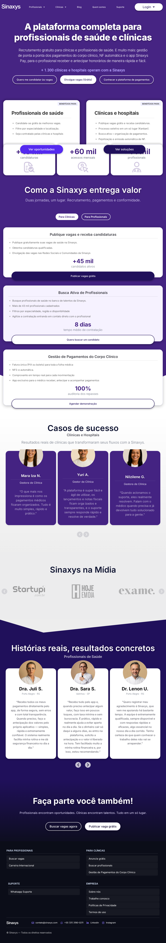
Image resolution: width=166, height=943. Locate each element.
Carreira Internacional (21, 865)
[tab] (67, 217)
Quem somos (99, 7)
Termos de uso (97, 912)
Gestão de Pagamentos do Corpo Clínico (112, 872)
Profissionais (35, 7)
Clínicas (59, 7)
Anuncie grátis (97, 858)
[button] (80, 534)
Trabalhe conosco (99, 898)
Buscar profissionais (100, 865)
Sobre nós (95, 891)
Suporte (120, 7)
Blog (79, 7)
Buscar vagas (16, 858)
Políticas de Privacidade (102, 905)
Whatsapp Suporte (21, 891)
